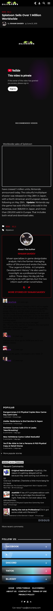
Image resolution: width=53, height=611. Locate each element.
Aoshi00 (15, 493)
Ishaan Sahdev (17, 23)
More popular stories (12, 453)
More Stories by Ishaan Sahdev (26, 292)
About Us (11, 591)
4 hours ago (39, 515)
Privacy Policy (26, 594)
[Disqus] (26, 330)
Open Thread (23, 588)
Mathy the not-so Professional (26, 510)
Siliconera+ (38, 588)
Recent (12, 462)
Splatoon (10, 230)
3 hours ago (12, 505)
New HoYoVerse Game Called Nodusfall (21, 437)
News (4, 11)
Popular (19, 462)
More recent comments (12, 526)
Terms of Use (40, 591)
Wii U (9, 11)
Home (11, 588)
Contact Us (24, 591)
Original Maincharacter (22, 470)
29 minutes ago (17, 488)
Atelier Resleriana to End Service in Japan (23, 421)
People (5, 462)
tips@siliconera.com (31, 608)
